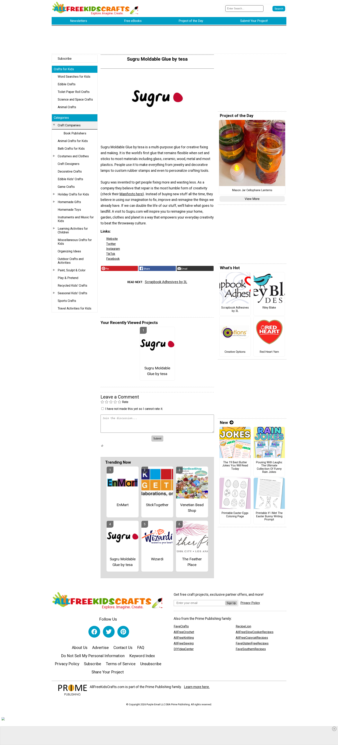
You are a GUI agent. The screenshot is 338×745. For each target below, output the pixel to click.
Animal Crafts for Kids (73, 141)
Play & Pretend (68, 278)
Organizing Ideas (69, 251)
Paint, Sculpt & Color (71, 270)
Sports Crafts (67, 301)
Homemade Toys (69, 209)
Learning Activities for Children (73, 230)
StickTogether (157, 505)
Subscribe (65, 58)
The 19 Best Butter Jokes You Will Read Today (235, 466)
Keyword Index (142, 655)
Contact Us (122, 647)
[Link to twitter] (109, 632)
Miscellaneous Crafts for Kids (75, 242)
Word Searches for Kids (74, 76)
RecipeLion (243, 626)
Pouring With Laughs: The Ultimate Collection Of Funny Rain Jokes (269, 467)
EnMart (123, 505)
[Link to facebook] (94, 632)
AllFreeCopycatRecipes (252, 638)
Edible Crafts (67, 84)
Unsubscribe (150, 663)
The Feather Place (192, 562)
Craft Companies (69, 125)
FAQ (140, 647)
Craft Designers (68, 164)
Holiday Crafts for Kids (73, 194)
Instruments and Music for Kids (76, 219)
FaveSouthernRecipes (251, 649)
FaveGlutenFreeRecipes (252, 643)
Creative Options (235, 352)
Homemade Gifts (69, 202)
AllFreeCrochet (184, 632)
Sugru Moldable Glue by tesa (157, 371)
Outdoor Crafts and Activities (71, 261)
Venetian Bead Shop (192, 508)
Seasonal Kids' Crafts (72, 293)
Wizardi (157, 559)
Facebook (113, 259)
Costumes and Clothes (73, 156)
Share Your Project (108, 672)
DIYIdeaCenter (184, 649)
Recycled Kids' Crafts (72, 285)
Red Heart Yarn (269, 352)
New (224, 422)
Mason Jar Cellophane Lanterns (252, 190)
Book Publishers (75, 133)
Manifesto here (131, 194)
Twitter (111, 244)
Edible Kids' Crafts (70, 179)
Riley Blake (269, 307)
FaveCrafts (181, 626)
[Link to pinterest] (123, 632)
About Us (79, 647)
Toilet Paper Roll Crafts (74, 92)
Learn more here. (197, 687)
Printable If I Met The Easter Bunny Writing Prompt (269, 516)
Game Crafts (66, 187)
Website (112, 239)
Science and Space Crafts (75, 99)
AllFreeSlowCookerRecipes (254, 632)
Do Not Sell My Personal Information (93, 655)
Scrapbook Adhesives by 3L (166, 282)
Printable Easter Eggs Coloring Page (235, 515)
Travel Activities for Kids (74, 308)
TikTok (110, 254)
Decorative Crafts (70, 171)
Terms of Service (121, 663)
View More (252, 199)
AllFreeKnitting (184, 638)
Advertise (100, 647)
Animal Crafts (67, 107)
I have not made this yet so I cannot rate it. (134, 409)
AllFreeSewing (184, 643)
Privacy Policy (67, 663)
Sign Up (231, 603)
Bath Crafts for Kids (71, 148)
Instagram (113, 249)
